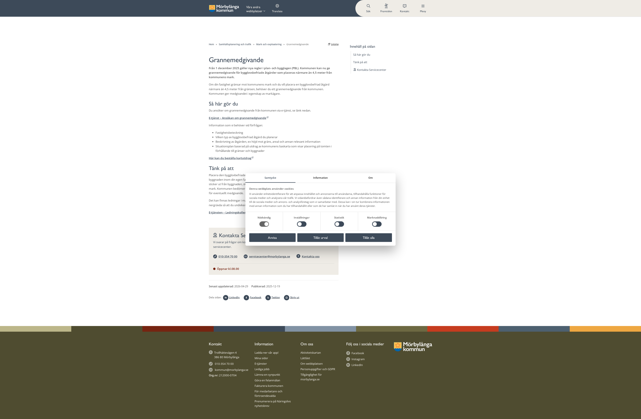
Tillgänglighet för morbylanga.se (311, 377)
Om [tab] (370, 177)
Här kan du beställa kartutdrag (230, 158)
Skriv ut (294, 297)
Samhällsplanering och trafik (235, 44)
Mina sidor (261, 358)
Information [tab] (320, 177)
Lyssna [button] (335, 44)
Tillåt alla (369, 237)
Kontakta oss (310, 256)
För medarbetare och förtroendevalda (268, 393)
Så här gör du (361, 54)
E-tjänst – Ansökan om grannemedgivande (237, 118)
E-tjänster (261, 364)
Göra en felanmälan (267, 380)
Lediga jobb (262, 369)
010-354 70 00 (228, 256)
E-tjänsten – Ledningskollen (227, 212)
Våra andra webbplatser (254, 8)
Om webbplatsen (311, 364)
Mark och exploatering (269, 44)
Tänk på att (360, 62)
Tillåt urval (320, 237)
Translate (277, 11)
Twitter (275, 297)
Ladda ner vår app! (266, 352)
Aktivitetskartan (310, 352)
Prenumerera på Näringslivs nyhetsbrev (273, 403)
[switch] (301, 224)
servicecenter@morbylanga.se (269, 256)
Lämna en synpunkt (267, 374)
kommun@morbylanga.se (231, 370)
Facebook (255, 297)
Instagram (358, 359)
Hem (211, 44)
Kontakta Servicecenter (371, 70)
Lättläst (305, 358)
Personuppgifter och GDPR (317, 369)
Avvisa (272, 237)
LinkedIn (234, 297)
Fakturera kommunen (269, 386)
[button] (368, 8)
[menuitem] (256, 8)
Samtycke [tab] (270, 177)
